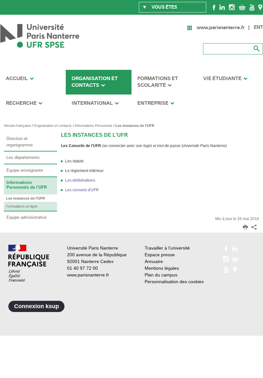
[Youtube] (252, 7)
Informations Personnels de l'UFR (26, 185)
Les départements (23, 157)
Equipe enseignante (24, 170)
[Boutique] (242, 7)
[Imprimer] (245, 228)
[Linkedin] (222, 7)
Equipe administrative (26, 217)
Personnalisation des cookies (174, 281)
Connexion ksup (36, 306)
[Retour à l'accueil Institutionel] (28, 263)
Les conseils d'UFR (82, 190)
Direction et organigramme (19, 141)
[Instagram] (232, 7)
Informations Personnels (94, 125)
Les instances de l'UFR (134, 125)
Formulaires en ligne (22, 206)
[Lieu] (260, 7)
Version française (18, 125)
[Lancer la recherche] (256, 48)
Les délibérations (80, 180)
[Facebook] (214, 7)
